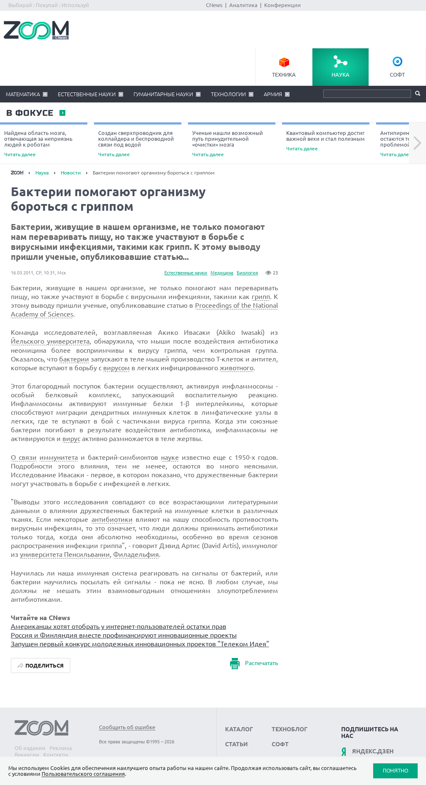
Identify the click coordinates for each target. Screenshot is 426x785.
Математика (23, 94)
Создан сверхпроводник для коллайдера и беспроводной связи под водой (136, 143)
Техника (284, 74)
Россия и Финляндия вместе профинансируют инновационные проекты (124, 635)
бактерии (74, 359)
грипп (261, 296)
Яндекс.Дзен (373, 751)
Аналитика (243, 5)
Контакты (55, 755)
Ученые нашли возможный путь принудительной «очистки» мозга (227, 143)
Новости (71, 172)
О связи (24, 457)
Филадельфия (136, 554)
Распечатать (261, 663)
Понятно (395, 770)
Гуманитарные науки (163, 94)
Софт (397, 74)
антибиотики (112, 519)
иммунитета (59, 457)
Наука (340, 74)
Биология (247, 272)
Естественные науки (87, 94)
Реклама (61, 748)
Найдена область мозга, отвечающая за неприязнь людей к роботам (38, 143)
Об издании (30, 748)
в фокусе (29, 113)
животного (236, 367)
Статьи (236, 744)
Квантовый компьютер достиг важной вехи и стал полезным (325, 140)
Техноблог (289, 729)
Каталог (239, 729)
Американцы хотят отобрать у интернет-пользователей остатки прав (118, 626)
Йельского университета (50, 341)
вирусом (116, 367)
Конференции (282, 5)
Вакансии (27, 755)
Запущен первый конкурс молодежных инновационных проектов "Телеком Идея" (140, 644)
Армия (273, 94)
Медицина (222, 272)
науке (170, 457)
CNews (214, 5)
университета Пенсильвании (65, 554)
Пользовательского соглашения (83, 774)
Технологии (228, 94)
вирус (71, 438)
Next (417, 143)
